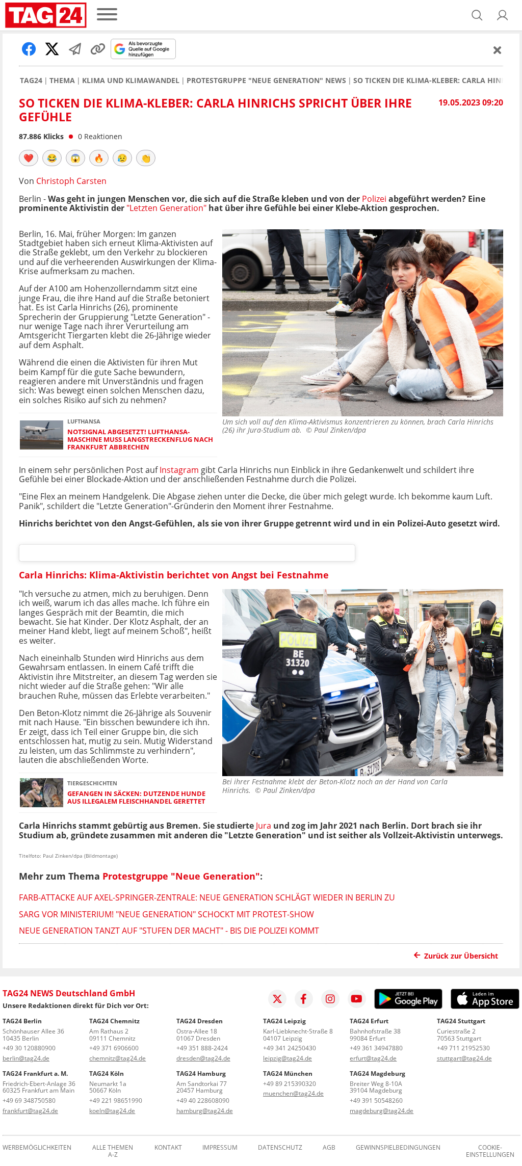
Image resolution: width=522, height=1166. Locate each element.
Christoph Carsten (71, 181)
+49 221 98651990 (115, 1100)
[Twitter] (277, 999)
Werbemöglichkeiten (37, 1148)
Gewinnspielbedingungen (398, 1148)
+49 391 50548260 (376, 1100)
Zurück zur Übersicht (461, 956)
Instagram (179, 469)
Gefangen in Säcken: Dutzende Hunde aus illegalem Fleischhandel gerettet (136, 798)
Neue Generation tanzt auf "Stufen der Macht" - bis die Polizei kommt (169, 930)
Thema (62, 80)
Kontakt (168, 1148)
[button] (502, 15)
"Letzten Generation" (166, 208)
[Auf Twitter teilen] (52, 49)
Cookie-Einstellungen (490, 1151)
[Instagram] (330, 999)
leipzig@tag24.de (287, 1058)
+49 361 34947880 (376, 1048)
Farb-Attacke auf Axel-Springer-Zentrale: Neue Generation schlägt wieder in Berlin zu (207, 897)
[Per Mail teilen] (75, 49)
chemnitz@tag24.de (117, 1058)
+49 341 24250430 (289, 1048)
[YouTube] (357, 999)
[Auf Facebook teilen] (29, 49)
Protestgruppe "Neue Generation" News (266, 80)
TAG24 (31, 80)
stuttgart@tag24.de (464, 1058)
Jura (263, 825)
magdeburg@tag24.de (381, 1110)
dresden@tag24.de (203, 1058)
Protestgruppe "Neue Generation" (181, 876)
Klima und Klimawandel (130, 80)
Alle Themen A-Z (112, 1151)
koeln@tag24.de (112, 1110)
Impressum (220, 1148)
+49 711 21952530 (463, 1048)
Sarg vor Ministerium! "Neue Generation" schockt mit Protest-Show (166, 914)
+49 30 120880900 (29, 1048)
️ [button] (28, 158)
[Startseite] (46, 15)
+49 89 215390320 (289, 1083)
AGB (329, 1148)
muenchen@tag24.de (293, 1093)
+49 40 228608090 (202, 1100)
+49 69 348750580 (29, 1100)
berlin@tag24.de (26, 1058)
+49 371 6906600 (114, 1048)
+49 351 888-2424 (202, 1048)
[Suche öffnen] (477, 15)
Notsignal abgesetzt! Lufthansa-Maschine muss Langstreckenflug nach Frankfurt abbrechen (140, 440)
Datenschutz (280, 1148)
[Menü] (107, 15)
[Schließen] (497, 50)
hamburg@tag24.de (204, 1110)
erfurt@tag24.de (373, 1058)
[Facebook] (304, 999)
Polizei (374, 198)
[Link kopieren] (98, 49)
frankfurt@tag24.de (30, 1110)
